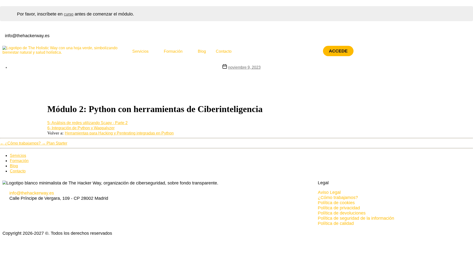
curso (68, 14)
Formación (173, 51)
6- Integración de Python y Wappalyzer (81, 128)
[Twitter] (251, 35)
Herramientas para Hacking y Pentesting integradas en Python (119, 133)
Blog (202, 51)
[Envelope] (35, 208)
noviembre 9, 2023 (244, 67)
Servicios (140, 51)
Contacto (224, 51)
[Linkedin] (246, 35)
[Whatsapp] (25, 208)
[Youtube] (256, 35)
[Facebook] (241, 35)
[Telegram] (30, 208)
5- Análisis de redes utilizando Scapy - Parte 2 (87, 123)
